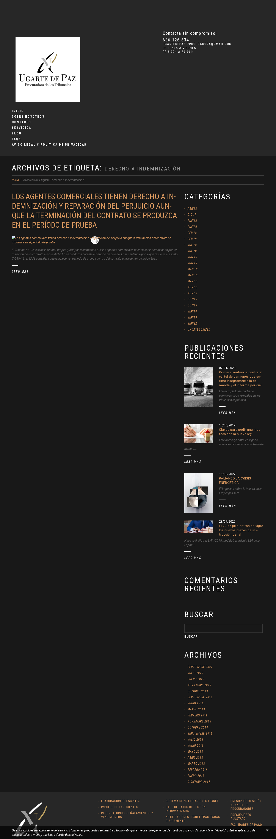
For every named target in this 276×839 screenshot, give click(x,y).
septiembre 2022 (200, 667)
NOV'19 (193, 293)
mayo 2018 (195, 751)
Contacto (21, 122)
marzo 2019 (196, 709)
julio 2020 (195, 673)
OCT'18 (192, 299)
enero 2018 (196, 775)
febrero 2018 (198, 769)
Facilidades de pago (246, 824)
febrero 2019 (198, 715)
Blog (17, 133)
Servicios (21, 127)
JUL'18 (192, 245)
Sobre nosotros (28, 116)
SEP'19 (192, 317)
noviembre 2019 (199, 685)
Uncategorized (199, 329)
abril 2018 (195, 757)
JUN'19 (192, 263)
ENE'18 (192, 220)
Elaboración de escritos (120, 801)
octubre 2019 (198, 691)
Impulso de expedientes (119, 807)
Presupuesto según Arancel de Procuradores (246, 805)
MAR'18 (193, 269)
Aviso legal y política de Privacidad (49, 144)
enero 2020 (196, 679)
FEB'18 (192, 233)
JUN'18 (192, 257)
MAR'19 (193, 275)
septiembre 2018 (200, 733)
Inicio (18, 111)
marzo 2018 (196, 763)
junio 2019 (196, 703)
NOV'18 (193, 287)
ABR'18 (192, 208)
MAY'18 (193, 281)
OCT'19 (192, 305)
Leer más (20, 271)
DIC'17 (192, 214)
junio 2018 (196, 745)
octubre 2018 (198, 727)
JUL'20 (192, 251)
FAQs (16, 139)
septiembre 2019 (200, 697)
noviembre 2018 (199, 721)
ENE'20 (192, 227)
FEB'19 (192, 239)
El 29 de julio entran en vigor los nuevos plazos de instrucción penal (241, 530)
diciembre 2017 (199, 782)
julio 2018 (195, 739)
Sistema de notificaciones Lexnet (192, 801)
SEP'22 (192, 323)
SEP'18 (192, 311)
